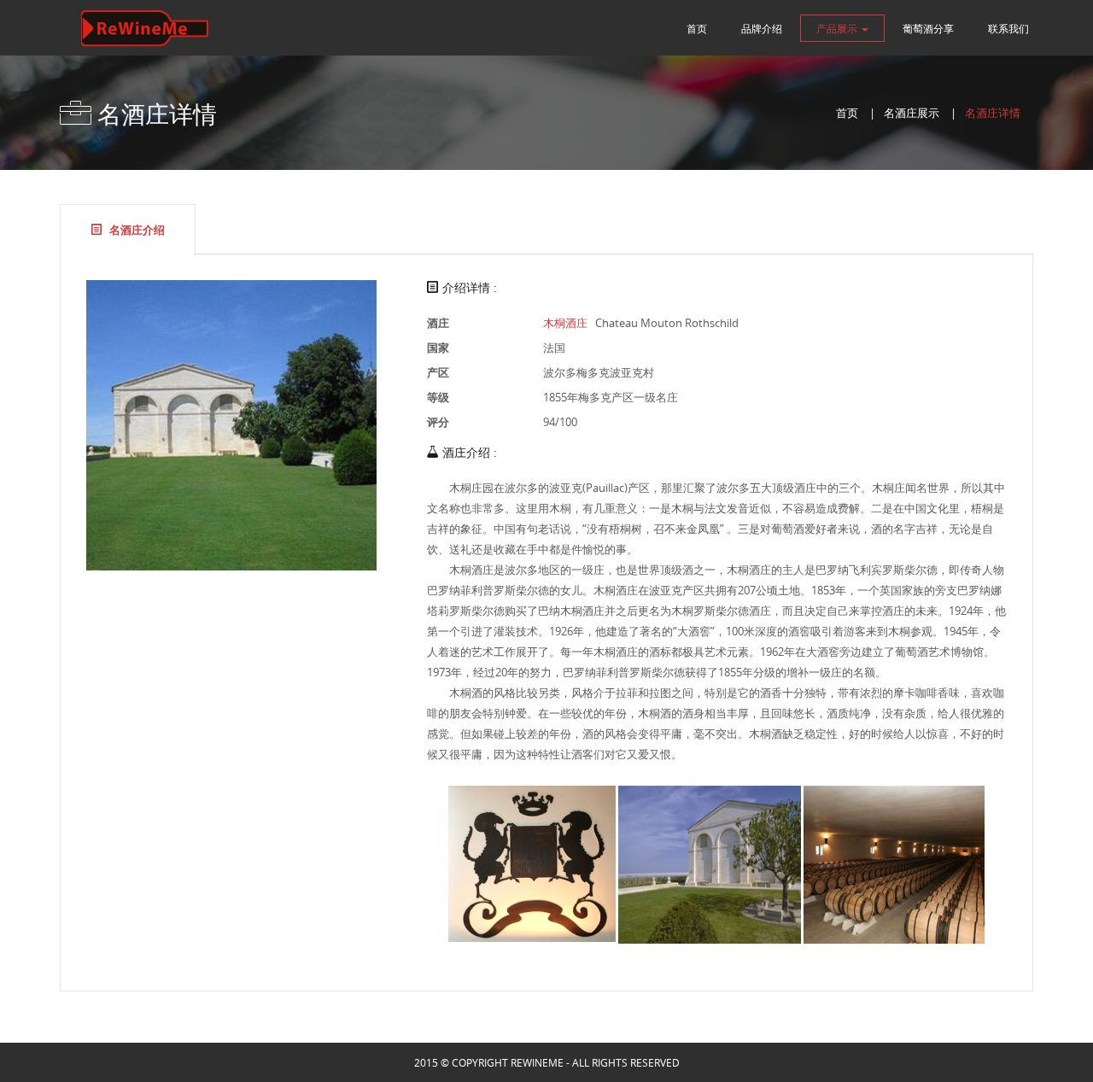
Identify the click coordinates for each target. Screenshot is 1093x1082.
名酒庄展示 (911, 112)
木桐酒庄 (565, 322)
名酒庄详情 (992, 112)
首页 (697, 28)
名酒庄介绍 (136, 229)
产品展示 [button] (838, 28)
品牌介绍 (761, 28)
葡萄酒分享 (928, 28)
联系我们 (1008, 28)
